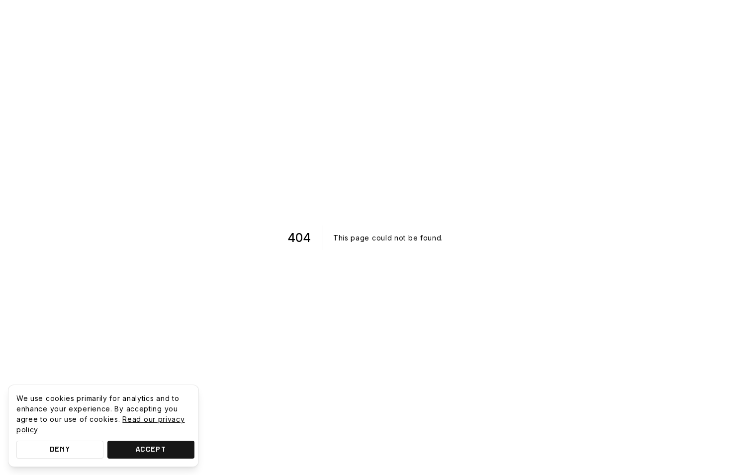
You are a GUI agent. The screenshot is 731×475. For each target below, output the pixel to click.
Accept (151, 449)
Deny (60, 449)
